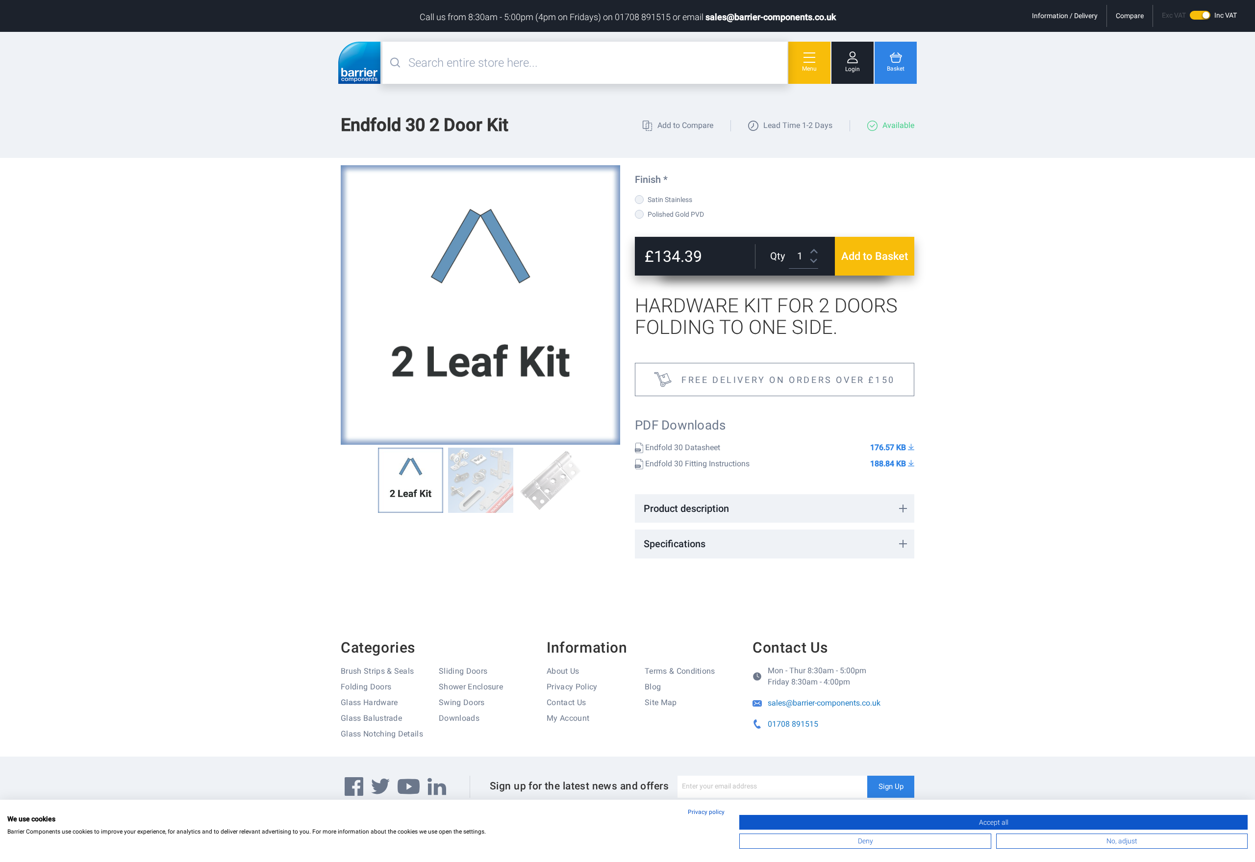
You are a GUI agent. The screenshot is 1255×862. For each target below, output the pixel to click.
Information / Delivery (1065, 16)
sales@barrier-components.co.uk (770, 17)
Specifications (674, 544)
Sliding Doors (463, 671)
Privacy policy (706, 812)
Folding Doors (366, 686)
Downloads (459, 718)
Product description (686, 508)
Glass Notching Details (382, 733)
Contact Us (566, 702)
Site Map (661, 702)
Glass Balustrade (371, 718)
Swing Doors (462, 702)
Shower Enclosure (471, 686)
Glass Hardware (369, 702)
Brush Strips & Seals (377, 671)
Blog (653, 686)
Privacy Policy (572, 686)
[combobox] (596, 62)
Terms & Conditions (680, 671)
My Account (568, 718)
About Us (563, 671)
